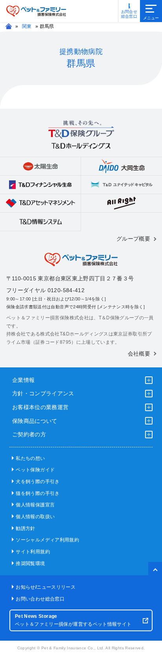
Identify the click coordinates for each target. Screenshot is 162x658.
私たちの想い (30, 458)
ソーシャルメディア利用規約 (47, 540)
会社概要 (139, 353)
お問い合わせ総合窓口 (40, 599)
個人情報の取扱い (35, 516)
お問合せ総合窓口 (129, 14)
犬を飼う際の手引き (37, 481)
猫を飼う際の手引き (37, 493)
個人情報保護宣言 (35, 505)
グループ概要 (133, 238)
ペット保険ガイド (35, 470)
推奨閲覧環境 (30, 563)
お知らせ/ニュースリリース (45, 587)
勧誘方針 (25, 528)
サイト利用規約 (33, 551)
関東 (27, 26)
